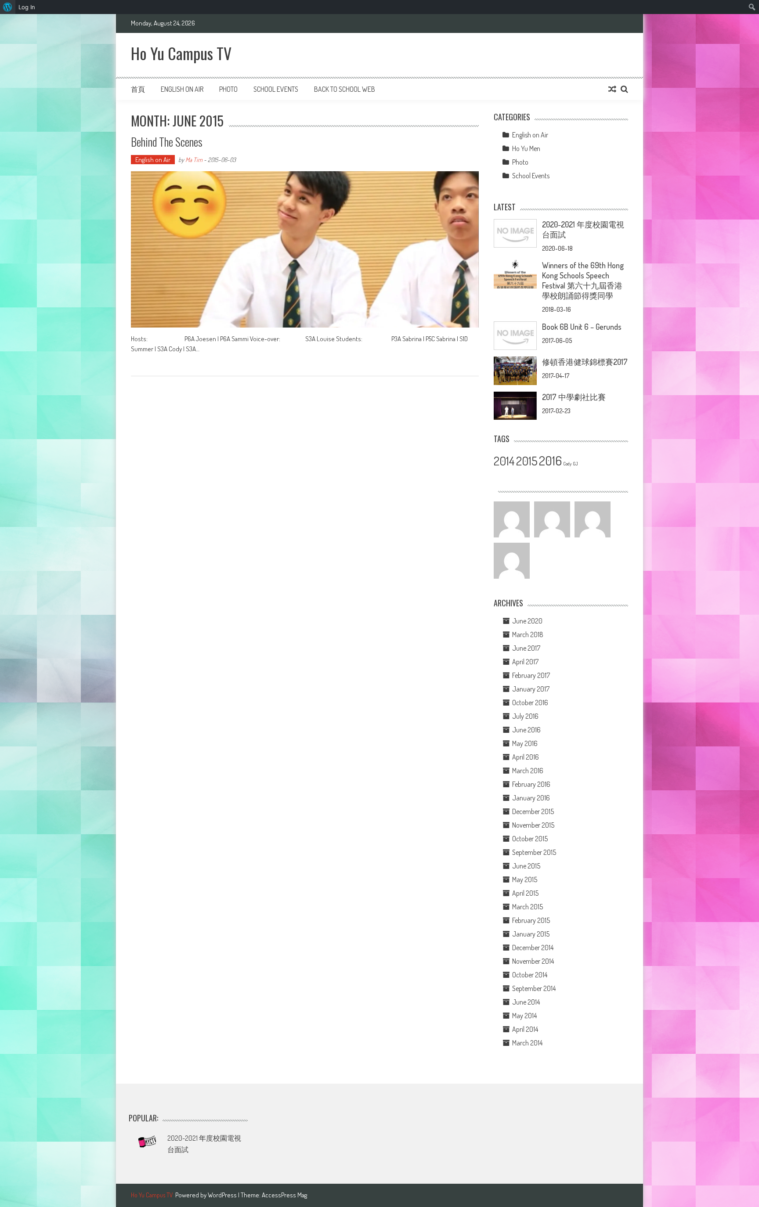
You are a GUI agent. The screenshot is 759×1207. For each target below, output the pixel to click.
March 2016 (527, 770)
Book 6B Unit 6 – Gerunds (582, 326)
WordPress (223, 1195)
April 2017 (525, 661)
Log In (26, 7)
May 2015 (524, 879)
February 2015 (531, 920)
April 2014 (525, 1029)
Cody (567, 464)
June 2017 (526, 648)
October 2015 (530, 838)
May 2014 (524, 1015)
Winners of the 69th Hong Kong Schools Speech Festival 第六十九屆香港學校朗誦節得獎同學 (583, 280)
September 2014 (534, 988)
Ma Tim (193, 159)
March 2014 (527, 1042)
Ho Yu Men (526, 148)
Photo (228, 89)
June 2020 (527, 620)
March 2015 (527, 906)
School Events (275, 89)
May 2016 (525, 743)
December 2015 (533, 811)
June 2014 (526, 1002)
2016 (550, 460)
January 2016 (531, 797)
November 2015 (533, 825)
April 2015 (525, 893)
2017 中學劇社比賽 (574, 397)
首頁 (138, 89)
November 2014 (533, 961)
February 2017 (531, 675)
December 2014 (532, 947)
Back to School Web (344, 89)
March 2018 (527, 634)
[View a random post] (612, 89)
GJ (575, 464)
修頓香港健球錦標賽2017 (585, 362)
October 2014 (529, 974)
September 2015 (534, 852)
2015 (527, 460)
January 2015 (530, 934)
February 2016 (531, 784)
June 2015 (526, 865)
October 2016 (530, 702)
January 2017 (530, 689)
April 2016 (525, 757)
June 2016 (526, 729)
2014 (504, 460)
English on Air (182, 89)
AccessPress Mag (284, 1195)
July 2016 (525, 716)
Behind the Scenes (166, 141)
